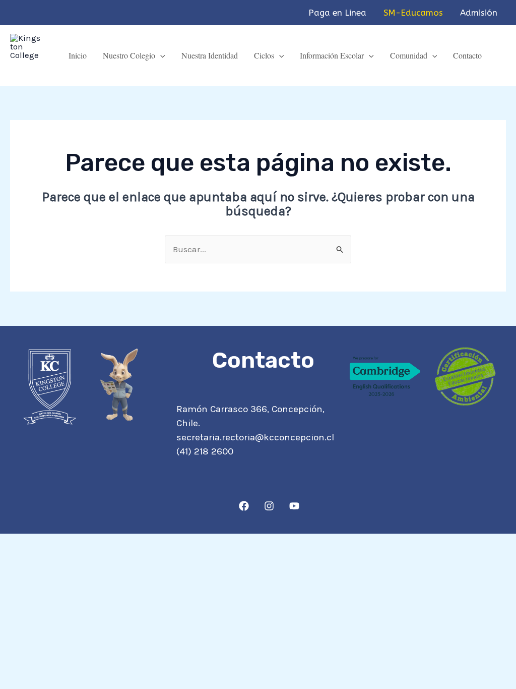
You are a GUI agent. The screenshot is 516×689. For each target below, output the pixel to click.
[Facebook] (244, 506)
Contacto (467, 55)
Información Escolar (332, 55)
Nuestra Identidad (209, 55)
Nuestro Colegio (129, 55)
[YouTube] (294, 506)
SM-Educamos (413, 13)
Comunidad (408, 55)
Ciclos (264, 55)
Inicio (78, 55)
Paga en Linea (337, 13)
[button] (160, 55)
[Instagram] (269, 506)
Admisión (478, 13)
